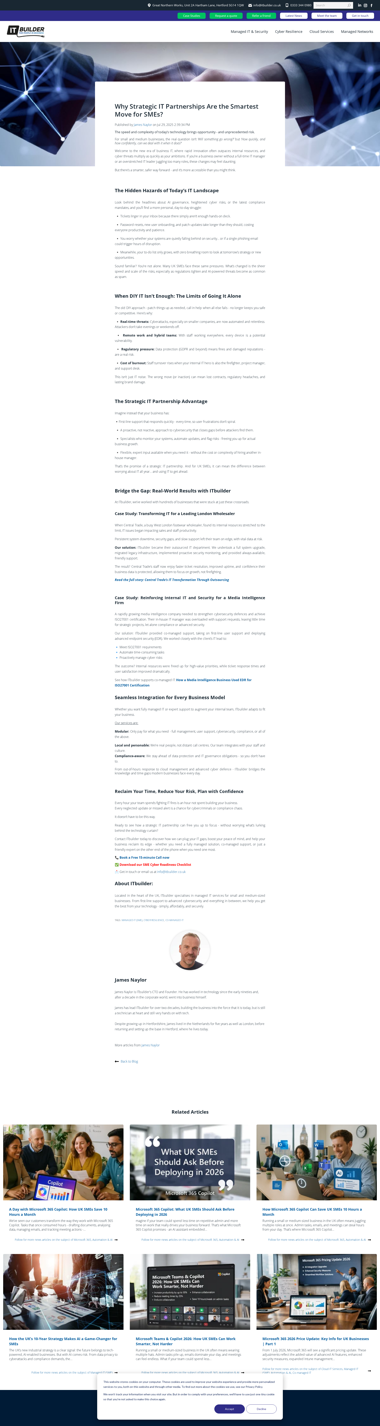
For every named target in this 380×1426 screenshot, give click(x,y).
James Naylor (143, 125)
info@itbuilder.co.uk (171, 872)
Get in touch (360, 16)
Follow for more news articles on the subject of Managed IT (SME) (72, 1372)
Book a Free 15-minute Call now (144, 857)
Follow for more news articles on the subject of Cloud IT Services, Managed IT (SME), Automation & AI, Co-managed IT (310, 1371)
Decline (261, 1409)
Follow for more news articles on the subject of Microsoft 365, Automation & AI (64, 1240)
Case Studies (191, 16)
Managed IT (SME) (132, 920)
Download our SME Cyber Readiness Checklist (155, 864)
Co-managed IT (174, 920)
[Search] (349, 5)
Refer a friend (261, 16)
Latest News (294, 16)
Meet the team (327, 16)
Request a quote (226, 16)
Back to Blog (129, 1061)
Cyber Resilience (154, 920)
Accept (229, 1409)
